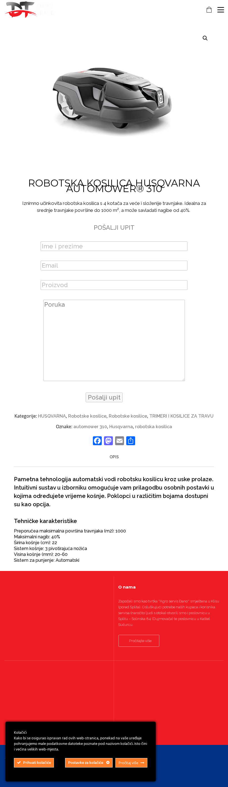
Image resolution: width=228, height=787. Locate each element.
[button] (205, 38)
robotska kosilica (153, 426)
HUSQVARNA (52, 416)
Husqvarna (121, 426)
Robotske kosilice (87, 416)
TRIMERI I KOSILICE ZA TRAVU (181, 416)
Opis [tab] (114, 457)
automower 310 (90, 426)
